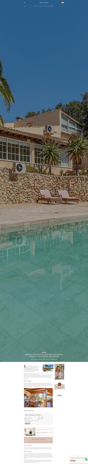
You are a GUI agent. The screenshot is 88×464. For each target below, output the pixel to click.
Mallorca (33, 366)
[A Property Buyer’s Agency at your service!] (30, 432)
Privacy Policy (79, 462)
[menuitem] (24, 6)
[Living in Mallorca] (44, 2)
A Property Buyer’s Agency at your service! (43, 430)
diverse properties (34, 370)
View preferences (84, 460)
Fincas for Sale (44, 352)
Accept (73, 460)
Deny (78, 460)
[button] (52, 388)
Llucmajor (25, 370)
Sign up (63, 2)
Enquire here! (28, 423)
